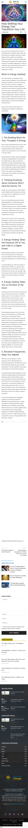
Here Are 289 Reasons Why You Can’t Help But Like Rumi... (18, 735)
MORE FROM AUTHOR (8, 563)
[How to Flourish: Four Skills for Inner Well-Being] (5, 577)
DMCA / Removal (13, 820)
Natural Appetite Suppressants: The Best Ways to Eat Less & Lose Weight (20, 553)
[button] (2, 2)
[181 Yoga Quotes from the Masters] (5, 693)
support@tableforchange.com (16, 804)
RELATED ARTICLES (7, 560)
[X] (18, 814)
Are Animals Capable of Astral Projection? (8, 551)
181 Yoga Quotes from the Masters (12, 643)
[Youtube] (22, 814)
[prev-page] (12, 591)
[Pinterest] (14, 814)
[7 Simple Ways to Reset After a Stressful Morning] (5, 585)
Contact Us (14, 821)
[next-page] (15, 591)
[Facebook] (5, 814)
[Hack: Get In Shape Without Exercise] (5, 708)
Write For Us (5, 820)
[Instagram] (9, 814)
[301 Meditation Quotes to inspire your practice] (5, 701)
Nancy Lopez (5, 32)
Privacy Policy (21, 820)
